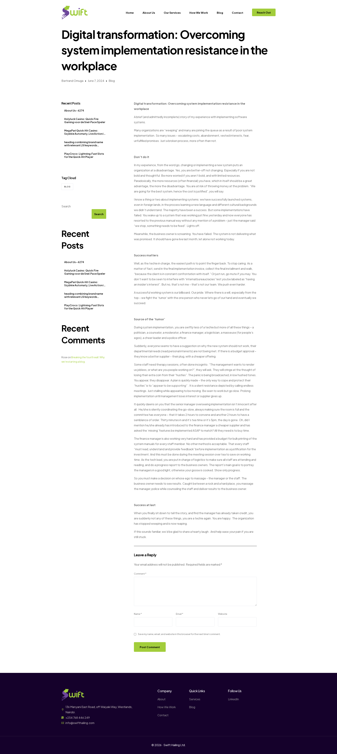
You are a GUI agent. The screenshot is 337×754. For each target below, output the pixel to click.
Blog (112, 81)
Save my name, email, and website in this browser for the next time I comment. (179, 634)
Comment (140, 573)
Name (138, 613)
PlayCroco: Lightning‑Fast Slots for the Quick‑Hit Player (84, 155)
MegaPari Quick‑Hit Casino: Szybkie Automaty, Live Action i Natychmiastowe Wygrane (84, 132)
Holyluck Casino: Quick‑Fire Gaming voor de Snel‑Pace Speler (84, 120)
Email (179, 613)
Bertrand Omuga (72, 81)
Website (222, 613)
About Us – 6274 (74, 110)
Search (66, 206)
